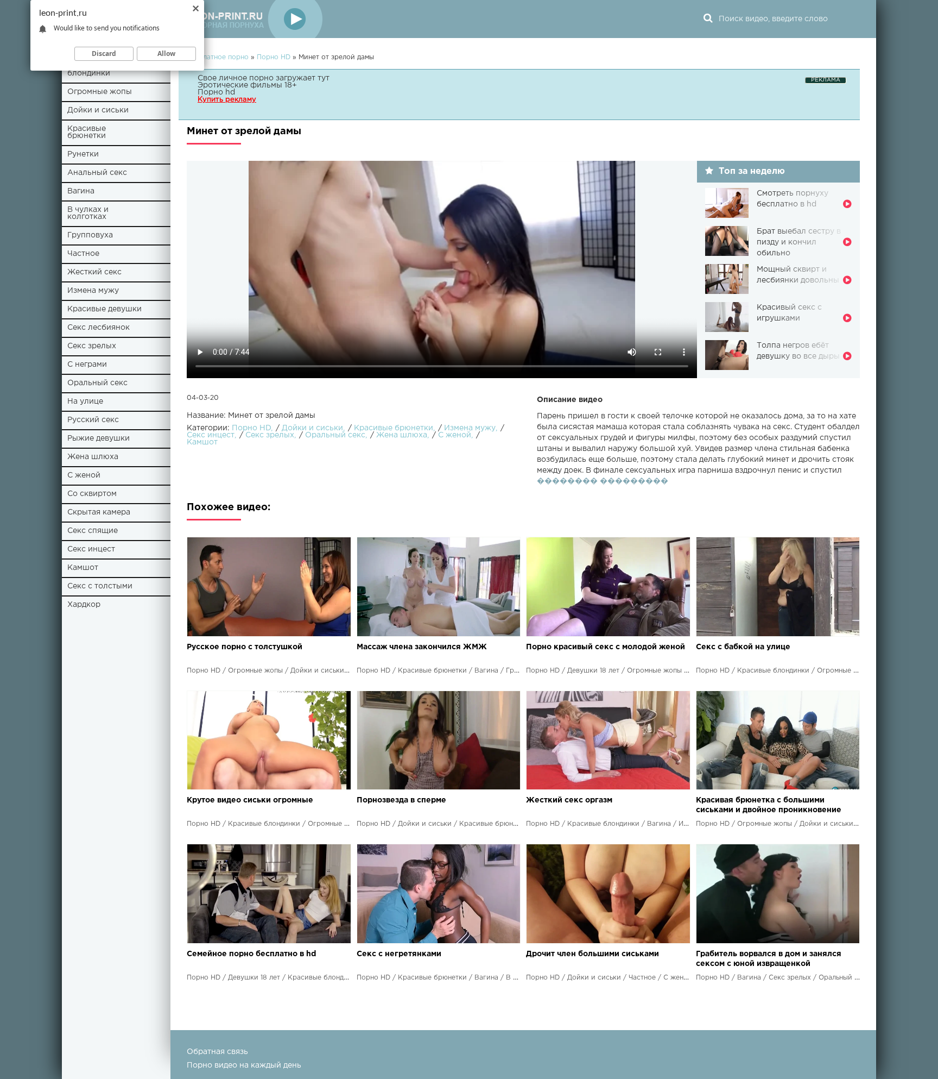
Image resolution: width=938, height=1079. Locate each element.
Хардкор (83, 604)
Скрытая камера (98, 512)
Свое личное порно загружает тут (263, 78)
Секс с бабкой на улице (743, 647)
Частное (83, 253)
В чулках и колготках (88, 213)
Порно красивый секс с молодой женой (605, 647)
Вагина (80, 191)
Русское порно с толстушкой (244, 647)
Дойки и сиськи (98, 110)
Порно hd (216, 92)
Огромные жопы (99, 92)
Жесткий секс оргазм (569, 800)
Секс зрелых (91, 346)
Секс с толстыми (99, 586)
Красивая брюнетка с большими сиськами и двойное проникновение (768, 805)
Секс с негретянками (399, 954)
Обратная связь (217, 1052)
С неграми (87, 364)
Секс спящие (92, 531)
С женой (83, 475)
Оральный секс (97, 383)
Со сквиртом (92, 494)
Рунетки (83, 154)
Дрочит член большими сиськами (592, 954)
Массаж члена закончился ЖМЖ (422, 647)
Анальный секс (97, 173)
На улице (85, 401)
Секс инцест (91, 549)
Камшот (82, 567)
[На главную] (254, 19)
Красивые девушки (104, 309)
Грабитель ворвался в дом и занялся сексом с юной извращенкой (768, 959)
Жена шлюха (92, 457)
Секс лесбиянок (98, 327)
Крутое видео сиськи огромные (250, 800)
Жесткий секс (94, 272)
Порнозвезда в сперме (401, 800)
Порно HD (251, 428)
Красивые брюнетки (86, 132)
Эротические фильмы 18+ (247, 85)
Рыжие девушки (98, 438)
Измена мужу (93, 290)
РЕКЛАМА (825, 80)
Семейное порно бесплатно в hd (251, 954)
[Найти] (708, 19)
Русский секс (93, 420)
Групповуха (90, 235)
